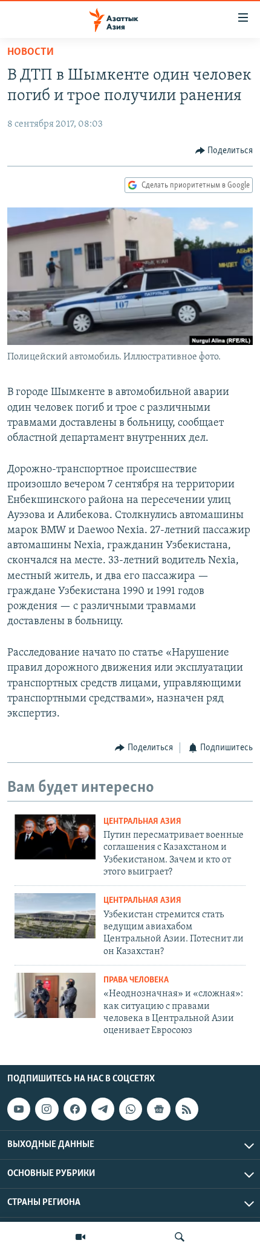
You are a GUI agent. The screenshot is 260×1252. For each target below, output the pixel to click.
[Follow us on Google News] (158, 1109)
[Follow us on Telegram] (102, 1109)
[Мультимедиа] (80, 1237)
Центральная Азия (142, 821)
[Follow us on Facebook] (74, 1109)
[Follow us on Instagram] (46, 1109)
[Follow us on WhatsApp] (130, 1109)
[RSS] (186, 1109)
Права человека (136, 980)
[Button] (224, 151)
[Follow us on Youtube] (18, 1109)
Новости (30, 52)
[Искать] (179, 1237)
